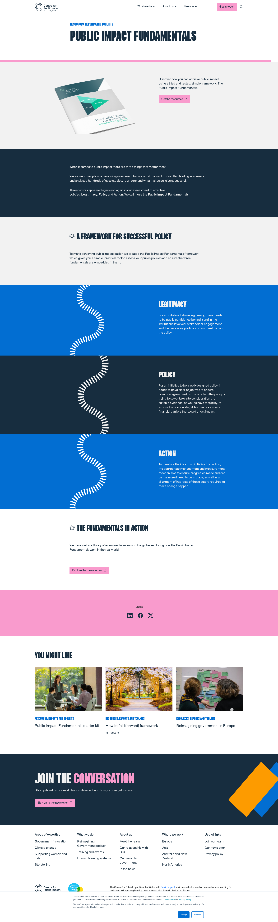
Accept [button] (184, 914)
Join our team (214, 841)
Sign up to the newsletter (52, 802)
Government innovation (51, 841)
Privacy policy (214, 854)
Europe (167, 841)
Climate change (45, 848)
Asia (165, 848)
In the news (127, 869)
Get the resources (172, 99)
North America (172, 864)
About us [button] (168, 6)
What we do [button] (144, 6)
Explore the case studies (87, 570)
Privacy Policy (185, 899)
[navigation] (47, 7)
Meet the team (130, 841)
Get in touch (226, 6)
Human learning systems (94, 858)
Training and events (90, 852)
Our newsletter (215, 848)
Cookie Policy (169, 899)
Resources (190, 6)
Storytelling (42, 864)
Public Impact (168, 887)
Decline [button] (197, 914)
